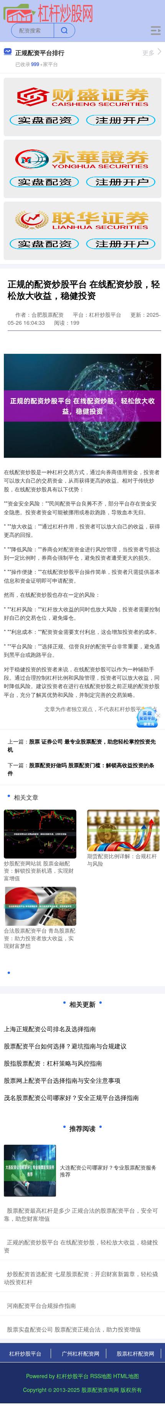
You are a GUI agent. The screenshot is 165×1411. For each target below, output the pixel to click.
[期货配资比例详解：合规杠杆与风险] (123, 829)
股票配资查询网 (100, 1389)
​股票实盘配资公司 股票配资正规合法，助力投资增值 (74, 1329)
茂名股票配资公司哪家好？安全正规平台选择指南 (71, 1097)
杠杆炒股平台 (25, 1353)
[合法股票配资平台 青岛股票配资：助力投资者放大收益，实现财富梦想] (40, 905)
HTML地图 (126, 1376)
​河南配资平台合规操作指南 (41, 1305)
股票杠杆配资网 (135, 1353)
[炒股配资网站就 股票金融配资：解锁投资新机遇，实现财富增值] (40, 833)
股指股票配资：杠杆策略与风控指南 (53, 1063)
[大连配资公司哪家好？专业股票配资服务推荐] (30, 1171)
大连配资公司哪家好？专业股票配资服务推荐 (108, 1170)
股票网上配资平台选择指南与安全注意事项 (62, 1080)
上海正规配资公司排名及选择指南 (50, 1028)
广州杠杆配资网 (80, 1353)
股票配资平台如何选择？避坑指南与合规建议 (65, 1046)
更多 (148, 52)
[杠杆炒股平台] (48, 12)
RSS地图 (101, 1376)
